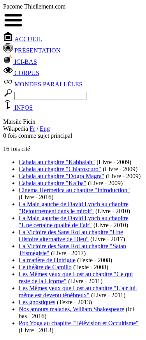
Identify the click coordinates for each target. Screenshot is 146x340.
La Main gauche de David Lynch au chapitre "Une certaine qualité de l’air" (73, 221)
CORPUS (26, 73)
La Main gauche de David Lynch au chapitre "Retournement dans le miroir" (73, 207)
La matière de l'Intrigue (47, 260)
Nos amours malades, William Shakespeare (71, 309)
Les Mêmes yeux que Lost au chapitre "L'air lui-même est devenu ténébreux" (78, 291)
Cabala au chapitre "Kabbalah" (57, 162)
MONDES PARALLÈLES (48, 84)
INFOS (23, 107)
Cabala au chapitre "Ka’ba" (52, 183)
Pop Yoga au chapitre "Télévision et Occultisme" (79, 323)
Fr (32, 128)
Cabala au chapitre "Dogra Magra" (61, 176)
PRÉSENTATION (37, 50)
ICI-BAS (25, 61)
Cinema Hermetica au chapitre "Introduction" (74, 190)
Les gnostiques (37, 302)
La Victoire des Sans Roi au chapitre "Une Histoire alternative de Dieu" (71, 235)
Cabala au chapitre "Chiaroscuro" (60, 169)
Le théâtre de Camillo (45, 267)
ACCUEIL (27, 39)
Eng (45, 128)
